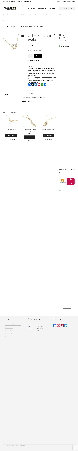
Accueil (6, 26)
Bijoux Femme (43, 68)
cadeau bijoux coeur (50, 78)
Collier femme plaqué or (22, 26)
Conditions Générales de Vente (13, 325)
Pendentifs (6, 21)
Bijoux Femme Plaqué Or (46, 77)
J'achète (38, 56)
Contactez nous (9, 328)
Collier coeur (44, 70)
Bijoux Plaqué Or (37, 70)
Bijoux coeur (37, 68)
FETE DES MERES (39, 73)
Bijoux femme (37, 77)
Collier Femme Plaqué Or (45, 80)
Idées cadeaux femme (42, 8)
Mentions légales (9, 331)
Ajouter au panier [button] (11, 135)
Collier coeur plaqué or (33, 80)
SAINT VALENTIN (32, 75)
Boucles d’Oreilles (20, 15)
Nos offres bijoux (31, 8)
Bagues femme (7, 15)
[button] (22, 36)
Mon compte (52, 8)
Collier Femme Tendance (39, 72)
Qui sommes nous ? (10, 337)
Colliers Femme (46, 15)
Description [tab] (6, 94)
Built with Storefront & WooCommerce (14, 445)
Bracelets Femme (34, 15)
